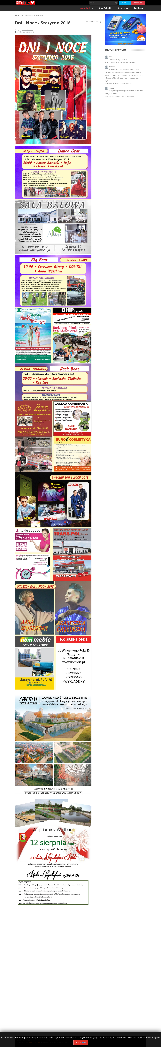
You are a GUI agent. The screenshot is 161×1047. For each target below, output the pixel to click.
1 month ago (128, 83)
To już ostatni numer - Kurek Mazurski (116, 62)
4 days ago (132, 62)
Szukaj (116, 3)
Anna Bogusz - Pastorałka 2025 (114, 96)
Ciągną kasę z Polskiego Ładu (114, 83)
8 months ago (129, 96)
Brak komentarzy (94, 21)
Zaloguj (124, 2)
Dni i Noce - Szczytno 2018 (43, 23)
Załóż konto (138, 2)
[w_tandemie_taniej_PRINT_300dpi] (125, 29)
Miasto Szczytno (27, 30)
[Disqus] (58, 941)
